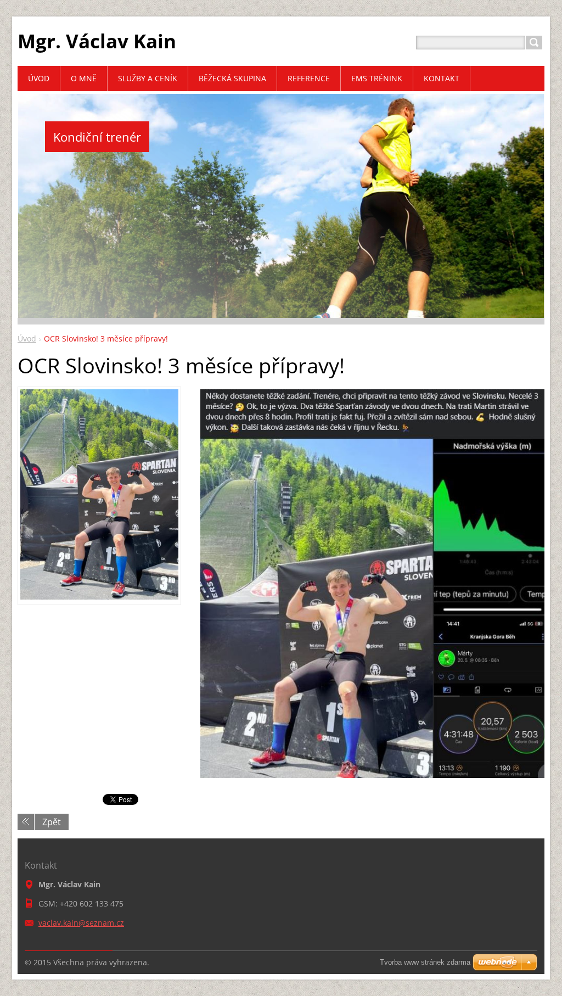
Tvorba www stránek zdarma (425, 962)
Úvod (27, 338)
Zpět (51, 822)
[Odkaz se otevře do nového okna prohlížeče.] (99, 596)
